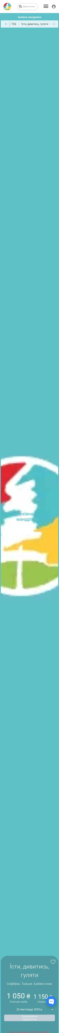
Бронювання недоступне (29, 1018)
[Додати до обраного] (52, 961)
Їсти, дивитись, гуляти (34, 24)
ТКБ (13, 24)
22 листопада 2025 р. (30, 1009)
